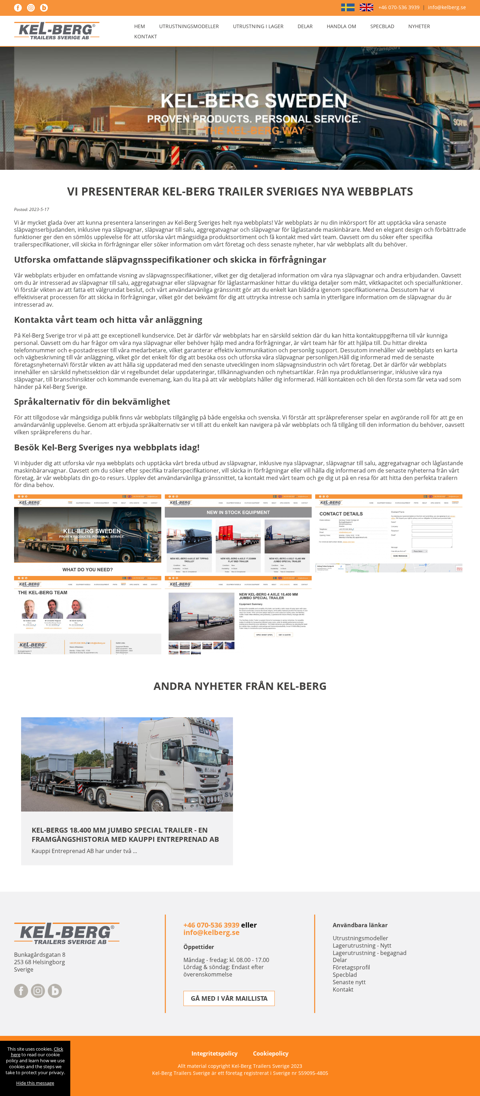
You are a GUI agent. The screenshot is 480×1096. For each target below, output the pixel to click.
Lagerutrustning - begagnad (370, 953)
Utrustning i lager (258, 26)
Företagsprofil (351, 967)
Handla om (341, 26)
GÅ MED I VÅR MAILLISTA (229, 998)
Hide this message (35, 1083)
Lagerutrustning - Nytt (362, 945)
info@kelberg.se (447, 7)
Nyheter (419, 26)
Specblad (382, 26)
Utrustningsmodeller (189, 26)
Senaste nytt (349, 982)
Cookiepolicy (270, 1053)
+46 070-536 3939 (399, 7)
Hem (139, 26)
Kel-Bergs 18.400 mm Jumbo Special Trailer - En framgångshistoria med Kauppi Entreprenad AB (125, 834)
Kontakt (145, 36)
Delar (305, 26)
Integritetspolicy (215, 1053)
